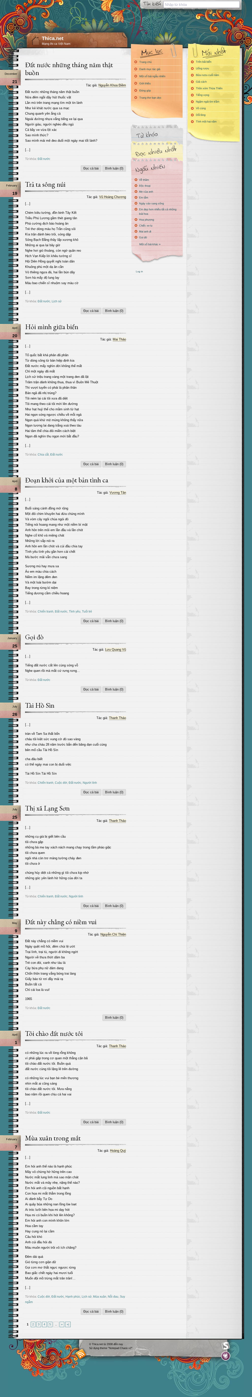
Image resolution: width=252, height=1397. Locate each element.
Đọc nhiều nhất (157, 151)
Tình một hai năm (206, 121)
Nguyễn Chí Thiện (113, 934)
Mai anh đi (145, 231)
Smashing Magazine (226, 1346)
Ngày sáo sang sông (151, 203)
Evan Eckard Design (225, 1356)
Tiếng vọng (202, 94)
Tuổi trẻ (87, 611)
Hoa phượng (146, 219)
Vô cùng (201, 108)
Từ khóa (157, 135)
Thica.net (52, 38)
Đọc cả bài (91, 168)
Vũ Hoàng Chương (112, 197)
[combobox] (201, 4)
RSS (81, 1354)
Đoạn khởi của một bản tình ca (66, 480)
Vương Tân (118, 492)
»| (68, 1324)
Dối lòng (200, 114)
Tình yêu (74, 611)
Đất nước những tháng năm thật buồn (69, 68)
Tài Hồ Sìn (39, 705)
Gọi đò (34, 636)
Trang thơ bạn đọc (150, 97)
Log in (139, 271)
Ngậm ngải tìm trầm (207, 101)
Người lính (90, 782)
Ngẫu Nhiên (157, 168)
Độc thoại (144, 185)
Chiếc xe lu (145, 225)
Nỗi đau (113, 1296)
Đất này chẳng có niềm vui (60, 921)
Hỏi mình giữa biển (51, 326)
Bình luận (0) (114, 168)
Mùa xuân (99, 1296)
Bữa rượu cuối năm (207, 75)
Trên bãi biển (203, 61)
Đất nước (44, 158)
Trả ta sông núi (45, 184)
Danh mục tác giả (149, 69)
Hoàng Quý (118, 1150)
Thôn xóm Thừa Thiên (209, 88)
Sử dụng (94, 1348)
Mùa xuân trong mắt (53, 1138)
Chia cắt (43, 454)
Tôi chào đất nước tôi (54, 1033)
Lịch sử (57, 301)
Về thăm (144, 179)
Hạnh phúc (72, 1296)
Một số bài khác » (149, 244)
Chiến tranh (45, 611)
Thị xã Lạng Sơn (47, 808)
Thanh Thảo (117, 718)
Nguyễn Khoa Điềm (112, 85)
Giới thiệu (145, 83)
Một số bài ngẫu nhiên (152, 76)
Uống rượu (202, 68)
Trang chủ (145, 62)
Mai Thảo (119, 339)
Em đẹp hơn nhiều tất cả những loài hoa (157, 211)
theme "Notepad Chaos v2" (116, 1348)
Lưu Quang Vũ (115, 649)
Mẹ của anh (146, 191)
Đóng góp (145, 90)
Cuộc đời (61, 782)
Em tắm (143, 197)
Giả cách (201, 81)
